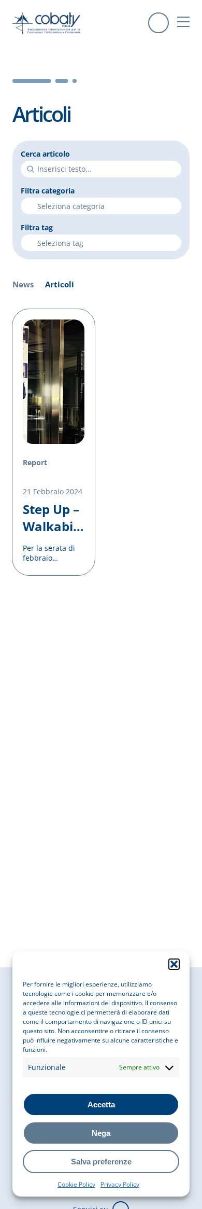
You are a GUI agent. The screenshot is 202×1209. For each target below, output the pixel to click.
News (23, 284)
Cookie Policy (76, 1184)
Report (35, 462)
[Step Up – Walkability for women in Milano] (53, 442)
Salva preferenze (101, 1161)
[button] (174, 964)
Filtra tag (37, 227)
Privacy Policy (119, 1184)
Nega (101, 1133)
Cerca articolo (45, 154)
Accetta (101, 1104)
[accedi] (158, 22)
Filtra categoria (48, 191)
